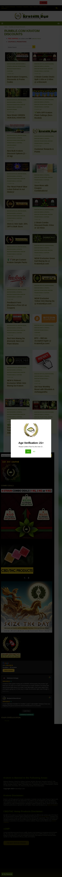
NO (34, 451)
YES (28, 451)
